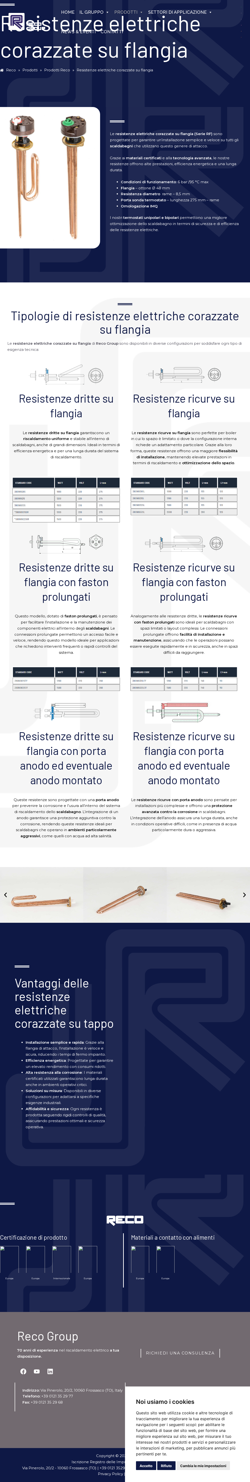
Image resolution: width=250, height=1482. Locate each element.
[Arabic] (241, 6)
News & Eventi (78, 31)
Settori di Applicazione (177, 12)
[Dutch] (241, 13)
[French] (241, 24)
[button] (5, 895)
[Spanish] (241, 37)
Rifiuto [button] (166, 1466)
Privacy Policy (110, 1473)
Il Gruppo (91, 12)
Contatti (112, 31)
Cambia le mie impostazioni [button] (203, 1466)
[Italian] (241, 31)
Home (67, 12)
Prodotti (125, 12)
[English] (241, 18)
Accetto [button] (146, 1466)
